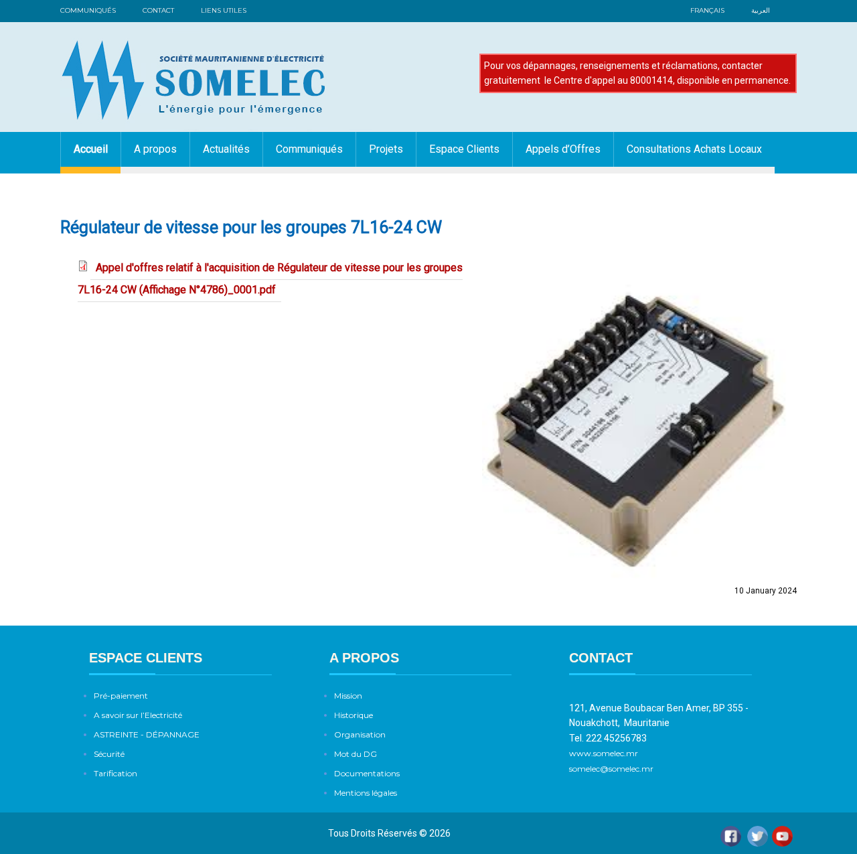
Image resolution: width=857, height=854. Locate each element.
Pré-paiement (121, 696)
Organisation (360, 734)
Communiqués (88, 10)
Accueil (91, 149)
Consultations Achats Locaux (694, 149)
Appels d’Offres (563, 149)
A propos (155, 149)
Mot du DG (355, 754)
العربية (760, 10)
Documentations (367, 773)
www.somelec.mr (604, 753)
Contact (158, 10)
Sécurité (109, 754)
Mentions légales (365, 793)
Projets (386, 149)
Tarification (115, 773)
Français (707, 10)
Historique (353, 715)
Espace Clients (464, 149)
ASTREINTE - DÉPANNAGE (147, 734)
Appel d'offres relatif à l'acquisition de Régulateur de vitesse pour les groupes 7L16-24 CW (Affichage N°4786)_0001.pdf (270, 278)
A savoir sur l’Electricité (138, 715)
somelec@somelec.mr (611, 769)
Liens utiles (223, 10)
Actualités (226, 149)
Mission (348, 696)
